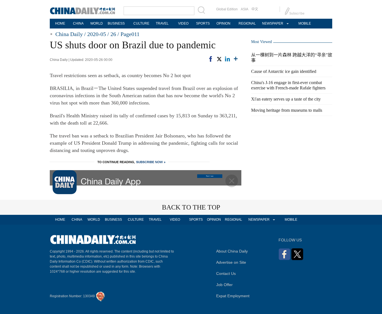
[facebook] (210, 59)
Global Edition (227, 9)
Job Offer (224, 284)
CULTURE (141, 23)
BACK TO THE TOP (191, 207)
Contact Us (226, 273)
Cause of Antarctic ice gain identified (283, 71)
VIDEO (183, 23)
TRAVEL (162, 23)
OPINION (223, 23)
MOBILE (304, 23)
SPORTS (203, 23)
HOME (60, 23)
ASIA (244, 9)
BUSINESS (116, 23)
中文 (254, 9)
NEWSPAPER (272, 23)
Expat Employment (232, 296)
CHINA (78, 23)
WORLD (96, 23)
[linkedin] (227, 59)
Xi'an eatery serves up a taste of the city (286, 99)
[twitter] (219, 59)
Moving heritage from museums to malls (286, 110)
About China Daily (232, 251)
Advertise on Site (231, 262)
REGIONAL (247, 23)
